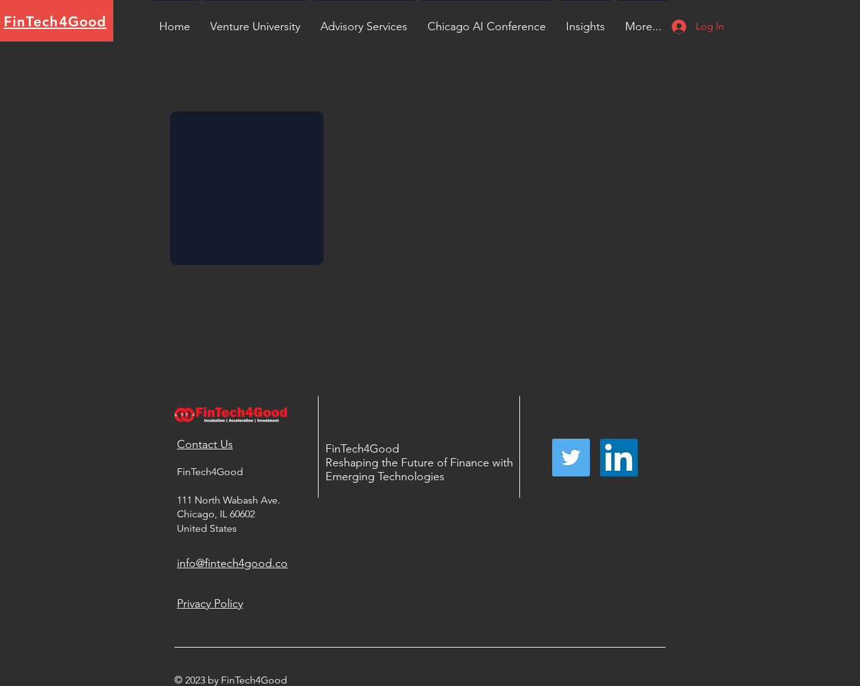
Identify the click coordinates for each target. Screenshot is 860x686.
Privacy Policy (210, 603)
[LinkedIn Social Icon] (619, 457)
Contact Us (205, 444)
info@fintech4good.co (232, 563)
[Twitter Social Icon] (571, 457)
